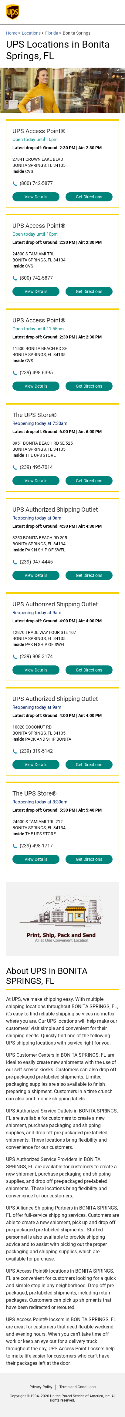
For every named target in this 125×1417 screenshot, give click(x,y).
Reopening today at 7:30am (39, 423)
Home (11, 33)
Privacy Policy (40, 1387)
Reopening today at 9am (36, 518)
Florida (51, 33)
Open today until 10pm (35, 139)
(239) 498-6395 (36, 372)
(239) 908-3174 (36, 656)
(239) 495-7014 (36, 467)
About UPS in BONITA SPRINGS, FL (46, 976)
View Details (36, 196)
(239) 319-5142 (36, 751)
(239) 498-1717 (36, 846)
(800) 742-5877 (36, 183)
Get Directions (89, 196)
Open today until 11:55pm (38, 329)
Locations (31, 33)
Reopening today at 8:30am (39, 802)
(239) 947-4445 (36, 562)
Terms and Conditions (77, 1387)
